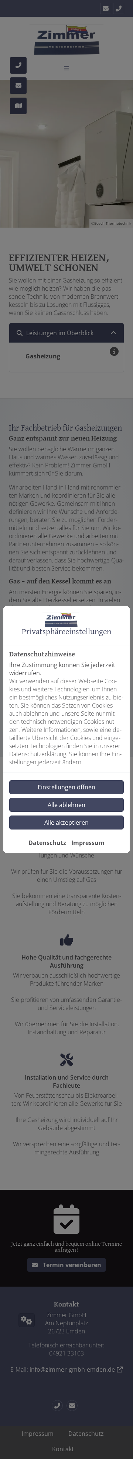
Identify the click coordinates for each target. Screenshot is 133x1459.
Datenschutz (47, 843)
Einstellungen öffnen (66, 787)
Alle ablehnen (66, 805)
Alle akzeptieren (66, 822)
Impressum (88, 843)
